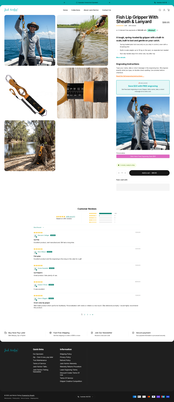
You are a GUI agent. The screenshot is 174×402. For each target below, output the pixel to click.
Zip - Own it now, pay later (43, 357)
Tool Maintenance (40, 360)
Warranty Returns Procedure (70, 367)
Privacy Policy (65, 357)
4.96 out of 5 (70, 217)
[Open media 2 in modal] (82, 40)
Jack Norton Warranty (68, 363)
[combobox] (162, 2)
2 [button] (84, 314)
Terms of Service (39, 363)
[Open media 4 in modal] (82, 93)
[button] (93, 213)
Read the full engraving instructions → (130, 76)
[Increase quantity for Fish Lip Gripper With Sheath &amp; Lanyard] (125, 173)
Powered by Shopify (28, 395)
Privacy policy (16, 398)
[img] (38, 232)
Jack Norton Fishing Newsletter (40, 371)
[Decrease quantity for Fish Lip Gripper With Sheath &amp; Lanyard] (118, 173)
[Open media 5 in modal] (29, 145)
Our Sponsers (38, 354)
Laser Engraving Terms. (69, 370)
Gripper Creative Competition (71, 381)
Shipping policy (34, 398)
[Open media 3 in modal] (29, 93)
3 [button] (87, 314)
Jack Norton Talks (40, 367)
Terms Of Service (66, 378)
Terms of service (25, 398)
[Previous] (64, 2)
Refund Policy (65, 360)
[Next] (109, 2)
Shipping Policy (66, 354)
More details (120, 57)
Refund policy (7, 398)
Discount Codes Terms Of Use (70, 374)
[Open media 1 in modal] (29, 40)
